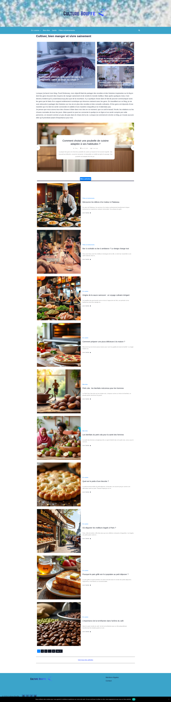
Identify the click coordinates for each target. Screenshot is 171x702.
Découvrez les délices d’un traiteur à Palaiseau (85, 141)
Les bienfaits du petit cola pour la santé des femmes (103, 435)
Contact (109, 681)
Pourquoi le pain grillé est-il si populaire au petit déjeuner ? (105, 574)
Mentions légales (112, 677)
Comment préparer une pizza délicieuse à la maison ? (103, 342)
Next (58, 651)
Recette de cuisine (44, 72)
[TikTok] (31, 696)
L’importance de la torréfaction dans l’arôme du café (103, 621)
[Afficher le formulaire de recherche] (139, 30)
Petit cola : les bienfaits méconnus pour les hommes (103, 388)
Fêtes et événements (67, 30)
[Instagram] (27, 696)
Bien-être (46, 30)
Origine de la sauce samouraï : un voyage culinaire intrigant (105, 295)
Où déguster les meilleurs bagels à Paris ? (99, 528)
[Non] (169, 699)
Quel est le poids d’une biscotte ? (95, 481)
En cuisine (85, 291)
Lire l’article (85, 212)
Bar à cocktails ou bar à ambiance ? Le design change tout (105, 249)
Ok (134, 699)
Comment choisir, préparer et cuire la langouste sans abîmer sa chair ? (61, 78)
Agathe (77, 145)
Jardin (54, 30)
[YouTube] (35, 696)
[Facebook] (23, 696)
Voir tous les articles (85, 660)
